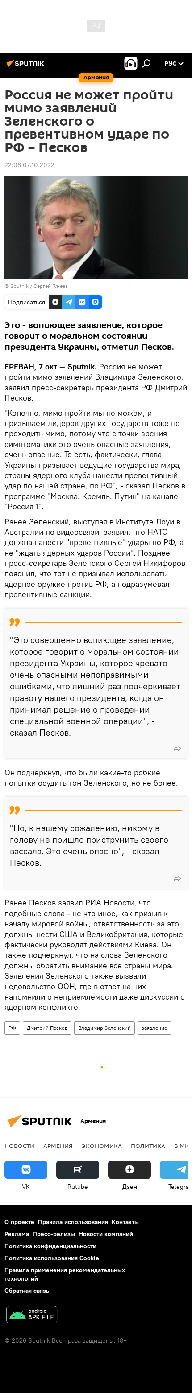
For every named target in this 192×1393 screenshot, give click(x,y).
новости (19, 1146)
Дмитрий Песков (47, 1027)
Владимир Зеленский (104, 1027)
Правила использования (73, 1222)
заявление (154, 1027)
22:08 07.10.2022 (29, 165)
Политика (148, 1146)
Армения (58, 1146)
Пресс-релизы (54, 1234)
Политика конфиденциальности (50, 1246)
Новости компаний (106, 1234)
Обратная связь (26, 1290)
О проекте (19, 1222)
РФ (12, 1027)
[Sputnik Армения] (26, 67)
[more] (177, 748)
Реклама (16, 1234)
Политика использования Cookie (51, 1258)
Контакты (125, 1222)
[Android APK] (31, 1316)
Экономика (102, 1146)
